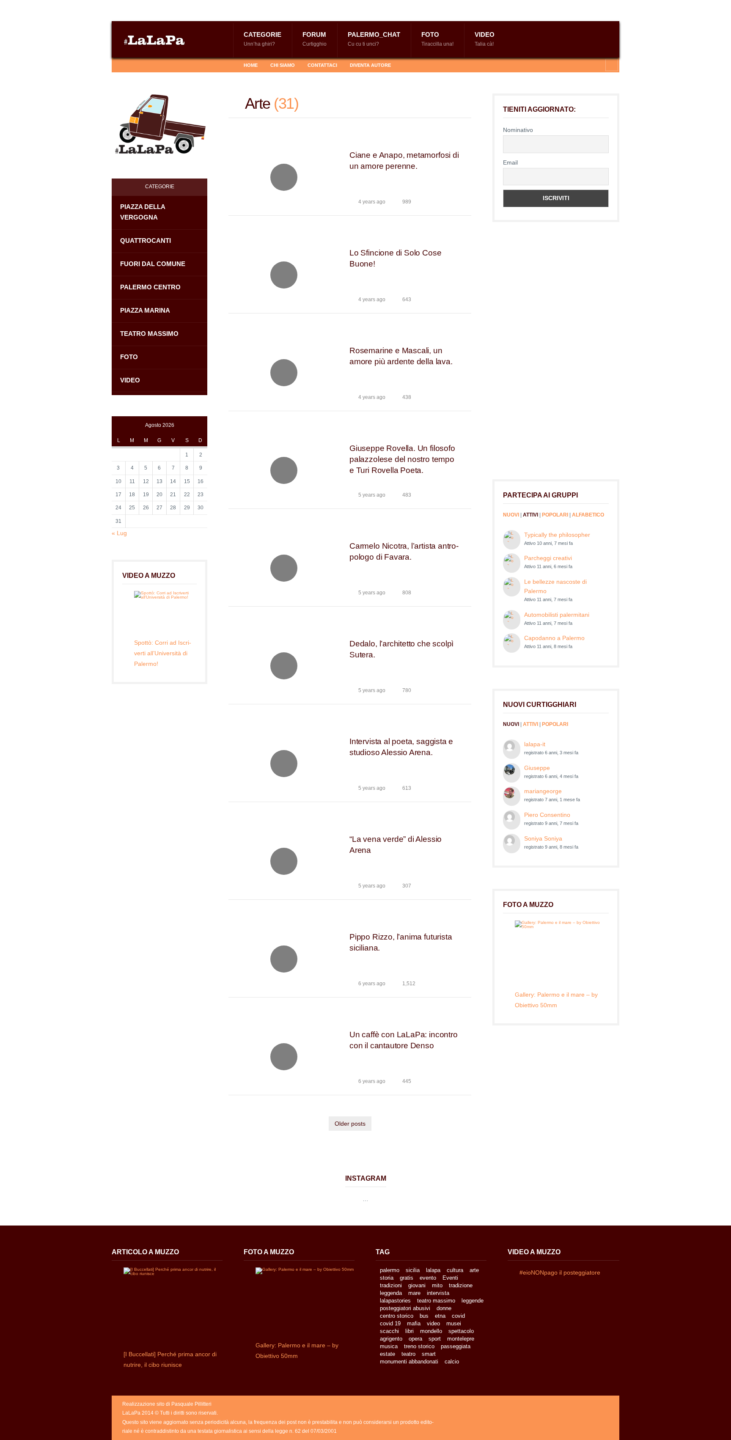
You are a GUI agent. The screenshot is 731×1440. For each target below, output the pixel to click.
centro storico (396, 1316)
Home (251, 65)
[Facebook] (141, 65)
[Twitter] (155, 65)
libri (409, 1331)
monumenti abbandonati (409, 1361)
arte (474, 1270)
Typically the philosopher (557, 534)
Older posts (350, 1123)
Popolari (555, 515)
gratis (406, 1278)
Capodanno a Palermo (554, 638)
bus (424, 1316)
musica (389, 1346)
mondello (431, 1331)
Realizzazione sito (143, 1404)
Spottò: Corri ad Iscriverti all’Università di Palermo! (162, 653)
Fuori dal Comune (152, 263)
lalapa (433, 1270)
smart (429, 1354)
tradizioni (391, 1285)
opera (415, 1338)
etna (440, 1316)
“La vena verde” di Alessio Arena (395, 845)
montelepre (460, 1338)
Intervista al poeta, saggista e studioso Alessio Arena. (401, 747)
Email (510, 162)
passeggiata (455, 1346)
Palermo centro (150, 287)
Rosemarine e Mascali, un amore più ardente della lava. (401, 356)
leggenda (391, 1293)
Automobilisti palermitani (556, 614)
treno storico (419, 1346)
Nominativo (518, 129)
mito (437, 1285)
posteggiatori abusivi (405, 1308)
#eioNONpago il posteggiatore (559, 1272)
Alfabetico (588, 515)
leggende (473, 1300)
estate (387, 1354)
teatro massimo (436, 1300)
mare (414, 1293)
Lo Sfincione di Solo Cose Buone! (395, 258)
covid (458, 1316)
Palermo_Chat (374, 39)
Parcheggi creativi (548, 558)
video (433, 1323)
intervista (438, 1293)
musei (453, 1323)
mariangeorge (543, 791)
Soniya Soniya (543, 838)
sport (435, 1338)
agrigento (391, 1338)
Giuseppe (537, 767)
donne (444, 1308)
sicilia (413, 1270)
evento (428, 1278)
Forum (314, 39)
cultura (455, 1270)
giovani (417, 1285)
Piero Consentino (547, 814)
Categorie (262, 39)
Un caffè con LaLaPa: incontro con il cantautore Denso (403, 1040)
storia (386, 1278)
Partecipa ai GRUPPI (540, 495)
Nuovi (511, 515)
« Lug (119, 533)
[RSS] (128, 65)
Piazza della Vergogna (142, 212)
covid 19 (390, 1323)
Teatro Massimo (149, 333)
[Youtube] (169, 65)
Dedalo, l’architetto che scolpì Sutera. (401, 649)
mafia (413, 1323)
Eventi (450, 1278)
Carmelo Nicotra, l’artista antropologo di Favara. (404, 551)
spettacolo (461, 1331)
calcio (452, 1361)
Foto (437, 39)
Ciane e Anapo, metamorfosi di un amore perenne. (404, 160)
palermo (389, 1270)
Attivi (530, 515)
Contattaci (322, 65)
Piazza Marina (145, 310)
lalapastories (395, 1300)
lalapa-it (534, 744)
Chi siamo (282, 65)
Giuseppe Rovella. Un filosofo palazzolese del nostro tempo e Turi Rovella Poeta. (402, 459)
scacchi (389, 1331)
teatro (408, 1354)
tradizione (461, 1285)
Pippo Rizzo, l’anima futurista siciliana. (400, 942)
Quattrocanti (145, 240)
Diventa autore (370, 65)
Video (485, 39)
